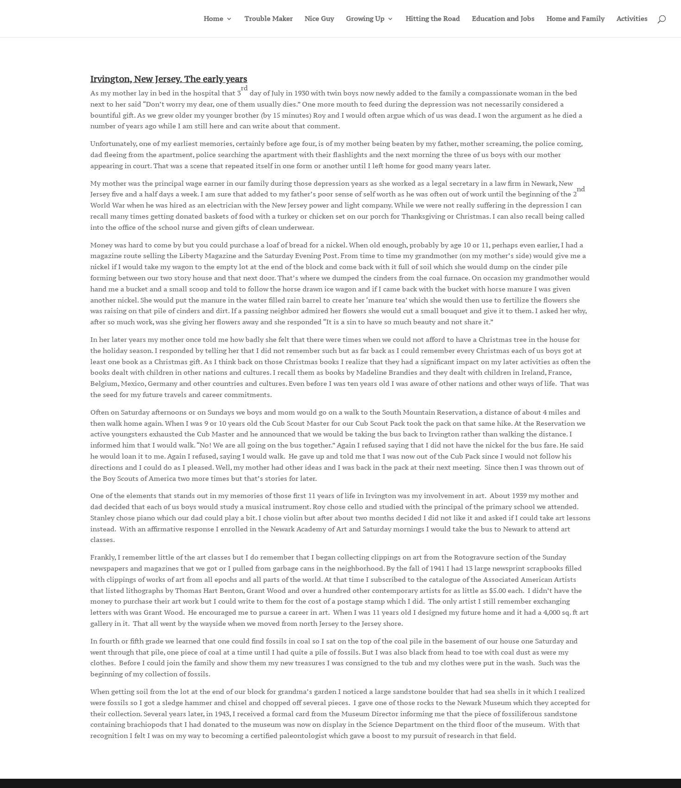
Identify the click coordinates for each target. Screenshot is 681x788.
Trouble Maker (269, 19)
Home (213, 19)
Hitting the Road (433, 19)
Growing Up (365, 19)
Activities (632, 19)
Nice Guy (319, 19)
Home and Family (576, 19)
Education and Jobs (503, 19)
